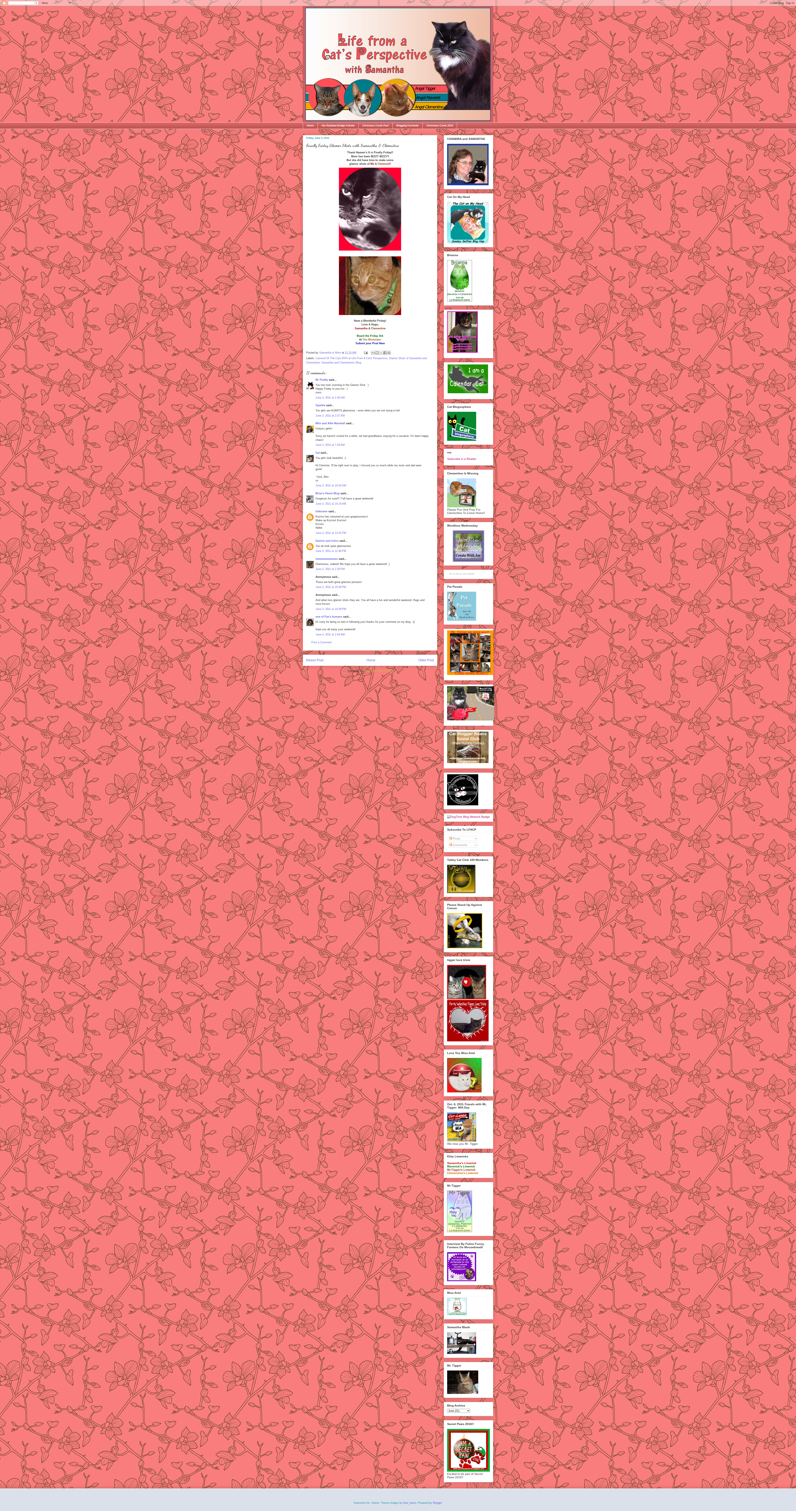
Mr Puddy (321, 379)
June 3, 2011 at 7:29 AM (330, 444)
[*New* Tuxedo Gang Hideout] (462, 804)
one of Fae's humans (328, 616)
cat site (455, 574)
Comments (459, 845)
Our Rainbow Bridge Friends (338, 125)
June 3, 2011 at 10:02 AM (330, 485)
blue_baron (409, 1502)
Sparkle (320, 405)
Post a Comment (321, 642)
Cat (317, 452)
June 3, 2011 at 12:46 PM (330, 551)
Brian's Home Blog (327, 493)
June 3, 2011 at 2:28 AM (330, 397)
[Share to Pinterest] (389, 353)
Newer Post (314, 660)
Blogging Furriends (407, 125)
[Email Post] (366, 352)
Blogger (437, 1502)
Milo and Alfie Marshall (330, 423)
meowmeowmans (326, 558)
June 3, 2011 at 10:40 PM (330, 587)
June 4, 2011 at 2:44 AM (330, 634)
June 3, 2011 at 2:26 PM (330, 569)
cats (464, 574)
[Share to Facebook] (385, 353)
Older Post (426, 660)
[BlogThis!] (377, 353)
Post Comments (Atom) (378, 670)
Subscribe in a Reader (461, 458)
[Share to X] (381, 353)
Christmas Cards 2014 (439, 125)
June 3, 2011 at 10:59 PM (330, 609)
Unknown (321, 511)
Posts (456, 838)
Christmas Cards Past (375, 125)
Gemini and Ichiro (327, 540)
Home (310, 125)
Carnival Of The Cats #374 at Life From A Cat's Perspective (351, 358)
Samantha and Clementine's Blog (341, 362)
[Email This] (373, 353)
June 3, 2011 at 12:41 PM (330, 532)
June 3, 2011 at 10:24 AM (330, 503)
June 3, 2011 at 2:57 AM (330, 415)
